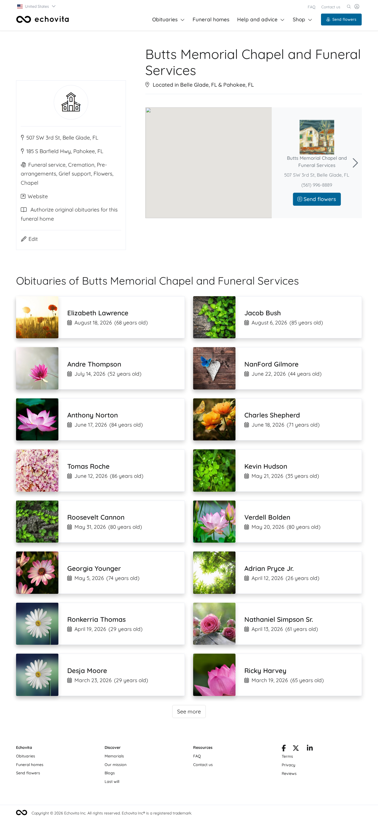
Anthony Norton (92, 415)
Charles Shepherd (272, 415)
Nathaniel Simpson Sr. (278, 619)
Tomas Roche (88, 466)
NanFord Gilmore (271, 364)
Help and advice (257, 19)
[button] (36, 6)
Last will (112, 781)
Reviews (289, 773)
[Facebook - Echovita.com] (284, 749)
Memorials (114, 756)
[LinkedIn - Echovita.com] (310, 749)
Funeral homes (211, 19)
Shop (299, 19)
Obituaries (165, 19)
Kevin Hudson (265, 466)
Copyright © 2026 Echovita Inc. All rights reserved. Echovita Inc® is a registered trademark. (112, 813)
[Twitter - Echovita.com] (295, 749)
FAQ (311, 6)
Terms (287, 756)
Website (38, 196)
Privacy (288, 764)
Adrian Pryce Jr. (269, 568)
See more (189, 711)
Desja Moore (87, 670)
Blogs (110, 772)
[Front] (42, 19)
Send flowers (344, 19)
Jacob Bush (262, 313)
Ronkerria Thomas (96, 619)
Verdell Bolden (267, 517)
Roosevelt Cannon (96, 517)
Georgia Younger (94, 568)
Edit (33, 239)
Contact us (330, 6)
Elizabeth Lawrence (97, 313)
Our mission (115, 764)
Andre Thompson (94, 364)
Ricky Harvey (265, 670)
